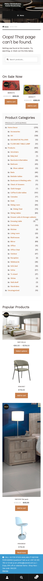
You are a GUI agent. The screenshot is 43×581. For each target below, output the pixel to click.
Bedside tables (16, 176)
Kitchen (13, 229)
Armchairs (14, 152)
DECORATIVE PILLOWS (19, 140)
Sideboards (14, 262)
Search (21, 577)
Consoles (14, 197)
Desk (12, 201)
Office (12, 246)
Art (11, 136)
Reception (14, 258)
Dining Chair (17, 209)
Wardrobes (14, 286)
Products (11, 148)
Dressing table (16, 221)
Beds (12, 172)
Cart (33, 575)
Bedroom (14, 164)
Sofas (12, 270)
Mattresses (14, 237)
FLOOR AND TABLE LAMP (20, 144)
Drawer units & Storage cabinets (23, 217)
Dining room (15, 205)
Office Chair (15, 250)
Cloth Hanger (15, 189)
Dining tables (15, 213)
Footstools (14, 225)
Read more (21, 553)
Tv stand (13, 274)
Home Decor (13, 127)
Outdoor (13, 254)
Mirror (12, 242)
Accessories (15, 132)
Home (6, 27)
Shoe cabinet (18, 168)
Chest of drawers (17, 184)
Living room (15, 233)
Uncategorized (13, 290)
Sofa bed (14, 266)
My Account (7, 577)
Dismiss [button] (5, 571)
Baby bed (14, 156)
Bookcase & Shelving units (20, 180)
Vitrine (13, 278)
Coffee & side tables (18, 193)
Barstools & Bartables (19, 160)
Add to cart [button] (11, 102)
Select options (21, 351)
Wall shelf (14, 282)
